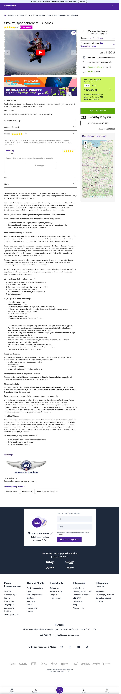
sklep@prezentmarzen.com (67, 635)
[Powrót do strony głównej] (5, 15)
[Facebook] (61, 647)
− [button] (85, 146)
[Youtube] (78, 647)
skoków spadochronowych (24, 248)
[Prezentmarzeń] (10, 6)
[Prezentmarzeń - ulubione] (112, 6)
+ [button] (85, 142)
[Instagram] (70, 647)
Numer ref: (103, 129)
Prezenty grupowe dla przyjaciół (47, 491)
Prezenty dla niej (27, 491)
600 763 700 (45, 635)
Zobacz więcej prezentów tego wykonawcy (20, 481)
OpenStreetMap (101, 197)
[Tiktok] (87, 647)
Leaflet (92, 197)
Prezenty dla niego (12, 491)
